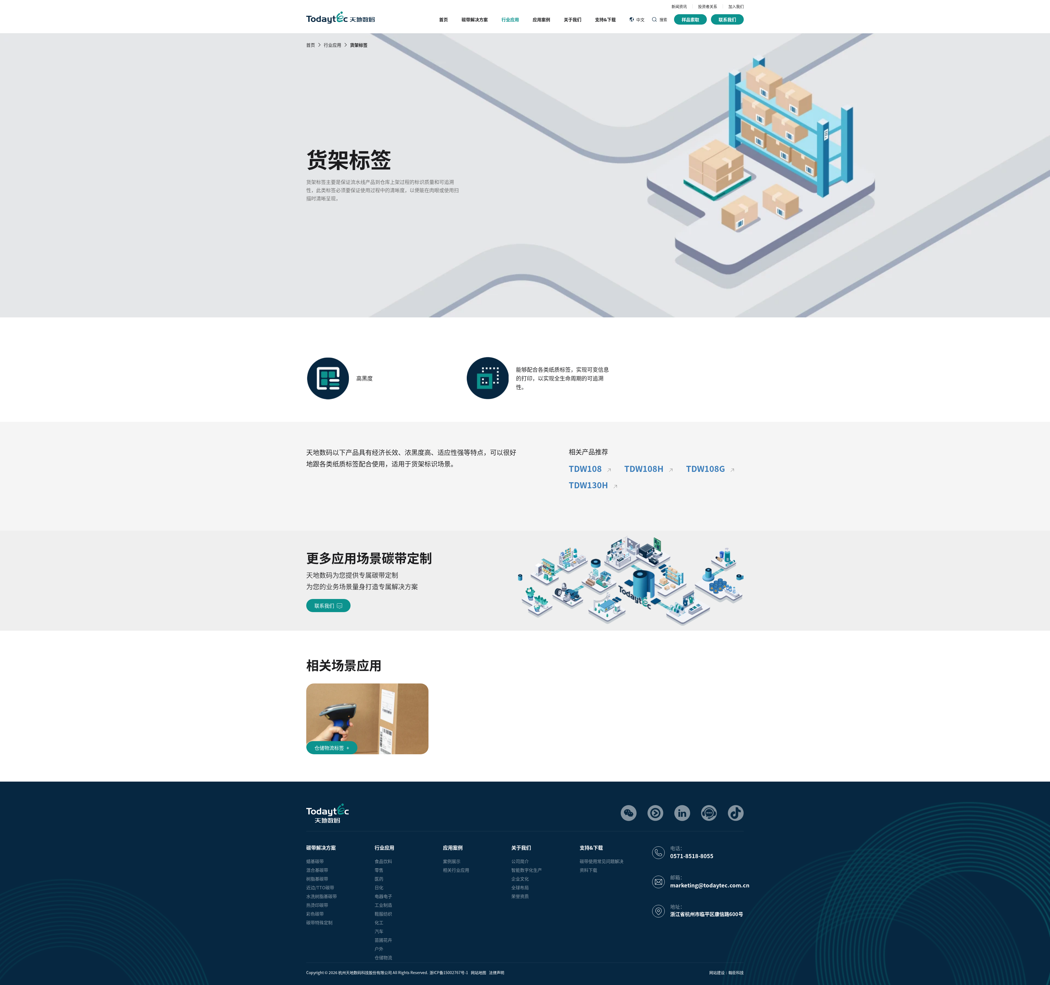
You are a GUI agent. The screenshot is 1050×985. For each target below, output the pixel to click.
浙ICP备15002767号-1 (449, 972)
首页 (443, 19)
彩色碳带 (315, 913)
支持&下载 (605, 19)
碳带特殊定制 (319, 922)
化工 (379, 922)
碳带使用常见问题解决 (601, 861)
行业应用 (510, 19)
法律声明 (496, 972)
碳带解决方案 (475, 19)
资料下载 (588, 870)
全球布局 (520, 887)
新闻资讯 (679, 6)
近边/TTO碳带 (320, 887)
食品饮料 (383, 861)
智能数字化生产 (526, 870)
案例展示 (451, 861)
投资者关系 (707, 6)
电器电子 (383, 896)
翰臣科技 (736, 972)
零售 (379, 870)
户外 (379, 948)
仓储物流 (383, 957)
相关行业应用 (456, 870)
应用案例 (541, 19)
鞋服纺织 (383, 913)
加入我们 (736, 6)
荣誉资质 (520, 896)
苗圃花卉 (383, 940)
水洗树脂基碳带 (321, 896)
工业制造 (383, 905)
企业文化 (520, 878)
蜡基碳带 (315, 861)
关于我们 (572, 19)
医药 (379, 878)
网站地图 (478, 972)
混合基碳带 (317, 870)
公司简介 (520, 861)
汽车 (379, 931)
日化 (379, 887)
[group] (367, 718)
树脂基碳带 (317, 878)
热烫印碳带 (317, 905)
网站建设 (717, 972)
